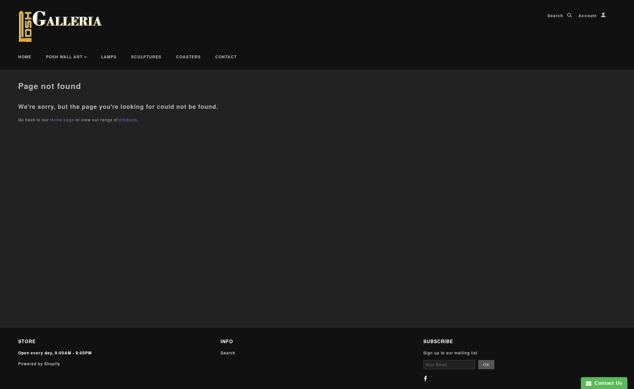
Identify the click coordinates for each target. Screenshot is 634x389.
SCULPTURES (146, 57)
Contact (226, 57)
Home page (62, 119)
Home (24, 57)
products (128, 119)
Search (555, 15)
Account (588, 15)
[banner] (60, 26)
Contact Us (606, 383)
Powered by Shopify (39, 363)
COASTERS (188, 57)
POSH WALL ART (65, 57)
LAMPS (109, 57)
